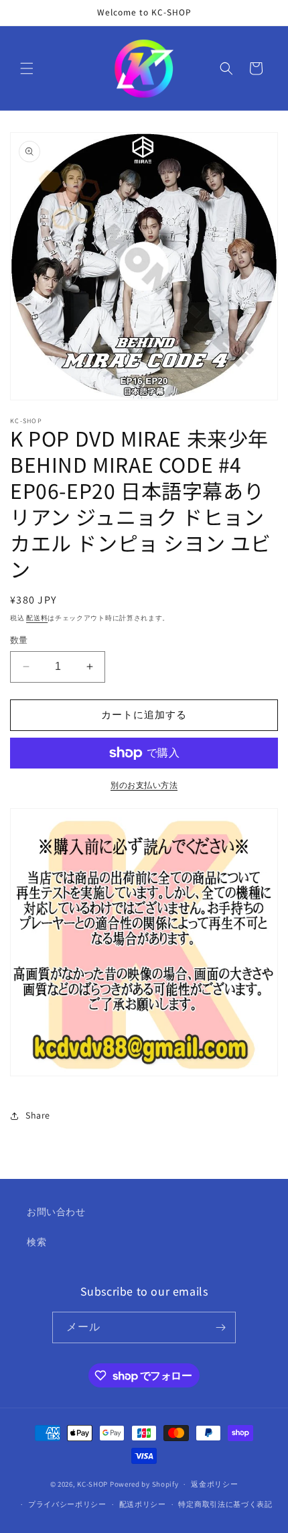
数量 (19, 640)
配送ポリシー (142, 1504)
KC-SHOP (92, 1484)
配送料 (37, 618)
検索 (36, 1242)
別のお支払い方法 (144, 785)
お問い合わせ (56, 1212)
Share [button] (37, 1115)
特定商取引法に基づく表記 (225, 1504)
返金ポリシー (214, 1484)
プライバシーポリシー (67, 1504)
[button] (27, 68)
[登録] (220, 1327)
